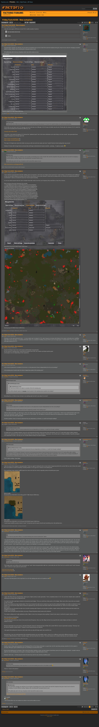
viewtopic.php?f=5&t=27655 (10, 131)
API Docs (30, 2)
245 (86, 128)
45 (86, 647)
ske (83, 363)
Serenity (5, 594)
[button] (82, 22)
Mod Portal (23, 2)
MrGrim (5, 118)
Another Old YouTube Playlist (7, 570)
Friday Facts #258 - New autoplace (17, 19)
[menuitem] (39, 13)
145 (86, 534)
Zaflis (84, 43)
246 (86, 586)
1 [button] (86, 22)
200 (86, 36)
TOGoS (84, 422)
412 (86, 368)
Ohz (84, 31)
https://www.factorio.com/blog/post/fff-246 (13, 164)
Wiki (17, 2)
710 (86, 467)
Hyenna (5, 347)
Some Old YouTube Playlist (7, 569)
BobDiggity (4, 671)
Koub (5, 151)
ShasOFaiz (85, 375)
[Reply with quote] (80, 25)
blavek (5, 172)
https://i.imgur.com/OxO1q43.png (11, 140)
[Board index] (13, 8)
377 (86, 404)
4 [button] (91, 22)
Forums (12, 2)
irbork (84, 581)
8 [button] (95, 22)
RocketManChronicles (8, 401)
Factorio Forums (13, 13)
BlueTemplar (85, 665)
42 (86, 339)
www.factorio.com (7, 14)
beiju (84, 334)
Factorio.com (4, 2)
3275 (87, 670)
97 (86, 427)
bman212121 (85, 529)
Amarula (84, 462)
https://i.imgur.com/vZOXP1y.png (11, 138)
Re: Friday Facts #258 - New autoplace (13, 25)
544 (86, 48)
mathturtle (85, 642)
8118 (86, 155)
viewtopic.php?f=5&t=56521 (10, 618)
